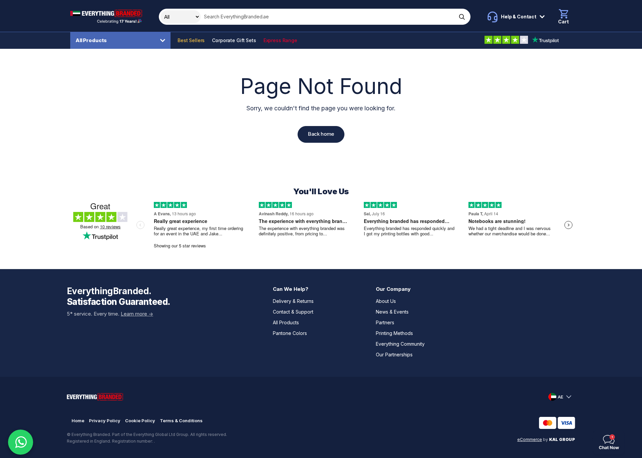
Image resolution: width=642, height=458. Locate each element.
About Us (386, 301)
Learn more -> (137, 314)
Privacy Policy (104, 420)
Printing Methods (394, 333)
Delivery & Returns (293, 301)
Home (78, 420)
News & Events (392, 312)
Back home (321, 134)
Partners (385, 322)
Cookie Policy (140, 420)
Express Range (280, 40)
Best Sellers (191, 40)
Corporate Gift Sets (234, 40)
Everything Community (400, 344)
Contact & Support (293, 312)
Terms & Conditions (181, 420)
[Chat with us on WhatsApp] (20, 442)
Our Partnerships (394, 354)
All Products (91, 40)
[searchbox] (328, 16)
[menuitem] (122, 40)
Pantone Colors (290, 333)
